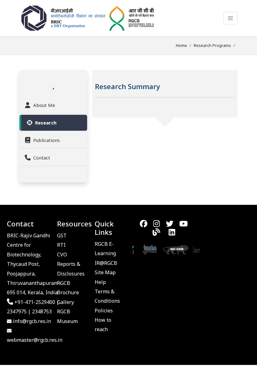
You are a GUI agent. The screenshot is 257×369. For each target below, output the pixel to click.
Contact (41, 157)
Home (181, 45)
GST (62, 235)
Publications (46, 140)
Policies (104, 310)
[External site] (147, 248)
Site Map (105, 272)
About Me (44, 105)
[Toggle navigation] (230, 18)
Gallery (65, 302)
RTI (61, 244)
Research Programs (212, 45)
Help (100, 282)
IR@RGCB (106, 263)
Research (45, 122)
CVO (62, 254)
